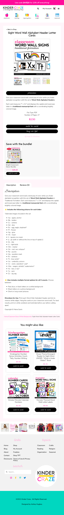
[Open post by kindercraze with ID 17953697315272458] (14, 427)
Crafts (51, 445)
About (6, 452)
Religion (52, 449)
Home (6, 316)
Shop (15, 445)
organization (27, 18)
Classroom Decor (14, 316)
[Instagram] (11, 478)
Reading (40, 449)
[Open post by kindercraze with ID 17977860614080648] (5, 427)
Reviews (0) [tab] (24, 185)
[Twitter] (25, 478)
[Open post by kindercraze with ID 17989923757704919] (50, 427)
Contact (6, 455)
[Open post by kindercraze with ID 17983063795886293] (41, 427)
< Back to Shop (11, 29)
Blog (5, 449)
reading (16, 18)
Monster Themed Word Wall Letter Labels (46, 401)
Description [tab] (11, 185)
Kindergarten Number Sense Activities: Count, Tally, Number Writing (18, 356)
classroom (7, 18)
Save (10, 149)
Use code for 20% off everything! (32, 2)
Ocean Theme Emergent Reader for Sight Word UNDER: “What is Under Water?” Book (45, 357)
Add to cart (32, 126)
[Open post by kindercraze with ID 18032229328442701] (59, 427)
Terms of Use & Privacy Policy (21, 460)
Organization (42, 452)
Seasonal (52, 452)
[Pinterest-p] (20, 478)
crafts (37, 18)
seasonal (57, 18)
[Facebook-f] (16, 478)
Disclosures (7, 459)
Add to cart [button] (13, 173)
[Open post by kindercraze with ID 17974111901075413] (23, 427)
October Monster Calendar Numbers (18, 401)
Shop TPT (16, 455)
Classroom (41, 445)
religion (47, 18)
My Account (47, 8)
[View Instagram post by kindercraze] (8, 431)
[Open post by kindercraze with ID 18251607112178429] (32, 427)
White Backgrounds (25, 316)
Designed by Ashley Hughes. (32, 504)
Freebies (16, 452)
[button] (38, 8)
